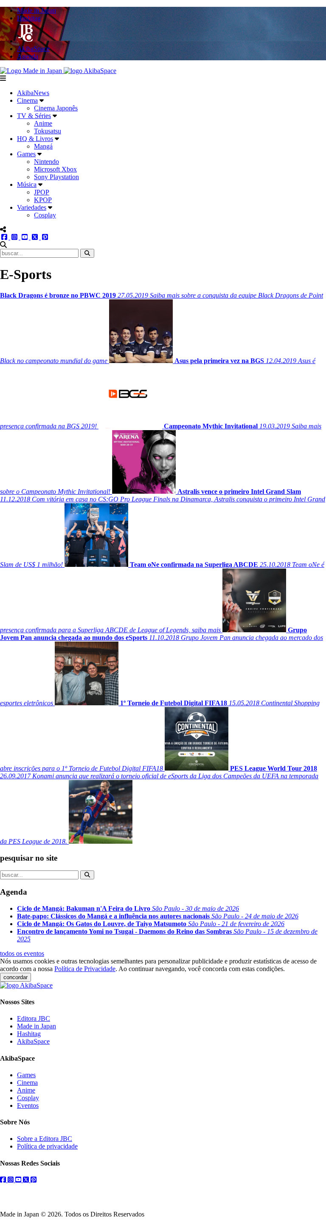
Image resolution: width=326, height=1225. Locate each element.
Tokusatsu (47, 131)
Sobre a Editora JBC (44, 1138)
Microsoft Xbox (55, 169)
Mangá (43, 146)
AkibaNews (33, 92)
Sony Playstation (56, 176)
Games (26, 154)
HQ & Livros (35, 138)
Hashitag (29, 1033)
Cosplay (45, 215)
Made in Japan (36, 1026)
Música (27, 184)
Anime (43, 123)
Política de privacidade (47, 1146)
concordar (15, 977)
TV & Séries (34, 115)
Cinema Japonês (56, 108)
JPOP (41, 192)
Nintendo (46, 161)
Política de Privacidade (84, 968)
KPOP (43, 199)
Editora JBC (33, 1018)
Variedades (31, 207)
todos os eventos (22, 953)
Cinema (27, 100)
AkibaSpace (33, 1041)
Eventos (28, 1105)
